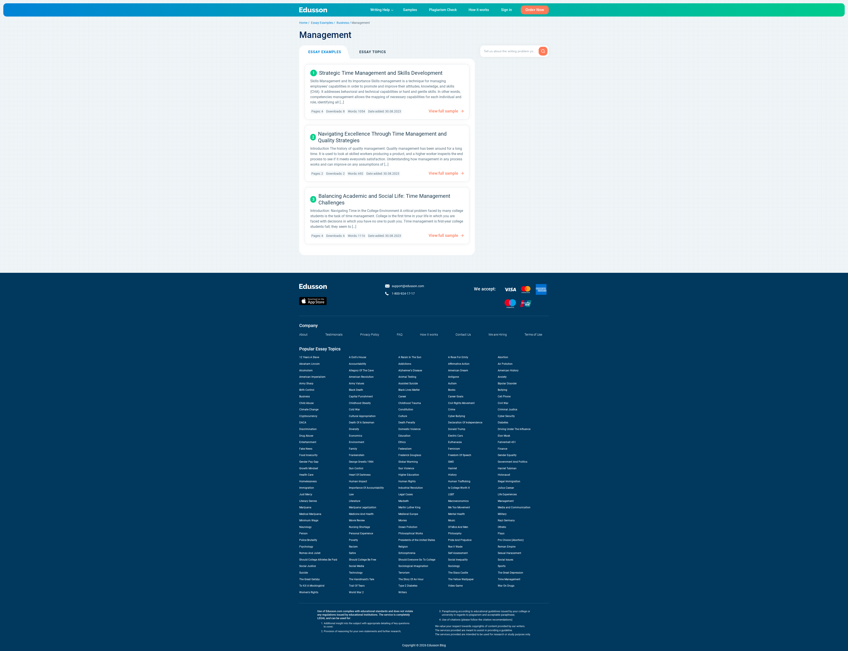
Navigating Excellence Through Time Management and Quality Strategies (382, 137)
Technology (356, 572)
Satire (352, 553)
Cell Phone (504, 396)
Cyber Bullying (456, 416)
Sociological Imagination (413, 566)
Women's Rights (308, 592)
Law (351, 494)
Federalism (405, 448)
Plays (501, 533)
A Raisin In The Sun (409, 357)
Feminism (454, 448)
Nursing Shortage (359, 527)
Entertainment (307, 442)
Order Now (534, 10)
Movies (402, 520)
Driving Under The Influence (514, 429)
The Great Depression (510, 572)
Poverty (353, 540)
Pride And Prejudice (459, 540)
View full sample (443, 111)
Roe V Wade (455, 546)
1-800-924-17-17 (403, 293)
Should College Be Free (362, 559)
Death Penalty (406, 422)
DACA (302, 422)
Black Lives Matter (409, 389)
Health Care (306, 474)
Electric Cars (455, 435)
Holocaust (504, 474)
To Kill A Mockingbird (311, 585)
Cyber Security (506, 416)
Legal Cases (405, 494)
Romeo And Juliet (309, 553)
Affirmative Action (458, 363)
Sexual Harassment (509, 553)
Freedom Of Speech (459, 455)
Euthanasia (455, 442)
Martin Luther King (409, 507)
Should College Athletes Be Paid (318, 559)
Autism (452, 383)
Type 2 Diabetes (407, 585)
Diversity (354, 429)
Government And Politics (512, 461)
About (303, 334)
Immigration (306, 487)
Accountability (357, 363)
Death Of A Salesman (361, 422)
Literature (354, 501)
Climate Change (308, 409)
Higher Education (408, 474)
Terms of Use (533, 334)
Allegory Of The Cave (361, 370)
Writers (402, 592)
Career (402, 396)
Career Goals (455, 396)
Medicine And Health (361, 514)
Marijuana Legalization (362, 507)
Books (451, 389)
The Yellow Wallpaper (461, 579)
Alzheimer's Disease (410, 370)
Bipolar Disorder (507, 383)
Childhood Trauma (409, 403)
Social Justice (307, 566)
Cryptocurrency (308, 416)
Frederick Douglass (409, 455)
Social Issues (505, 559)
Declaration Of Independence (465, 422)
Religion (403, 546)
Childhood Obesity (360, 403)
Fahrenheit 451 (507, 442)
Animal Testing (407, 376)
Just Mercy (305, 494)
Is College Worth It (459, 487)
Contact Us (463, 334)
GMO (451, 461)
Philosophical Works (410, 533)
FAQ (399, 334)
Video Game (455, 585)
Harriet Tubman (507, 468)
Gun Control (356, 468)
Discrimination (308, 429)
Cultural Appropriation (362, 416)
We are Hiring (497, 334)
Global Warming (408, 461)
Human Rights (407, 481)
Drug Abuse (306, 435)
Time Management (509, 579)
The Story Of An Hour (411, 579)
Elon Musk (504, 435)
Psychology (306, 546)
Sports (501, 566)
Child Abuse (306, 403)
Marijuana (305, 507)
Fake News (305, 448)
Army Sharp (306, 383)
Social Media (356, 566)
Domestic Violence (409, 429)
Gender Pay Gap (308, 461)
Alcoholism (306, 370)
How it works (479, 10)
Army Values (356, 383)
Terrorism (404, 572)
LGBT (451, 494)
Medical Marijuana (310, 514)
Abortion (503, 357)
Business (343, 22)
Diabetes (503, 422)
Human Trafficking (459, 481)
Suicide (303, 572)
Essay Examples (322, 22)
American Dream (458, 370)
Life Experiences (507, 494)
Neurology (305, 527)
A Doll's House (357, 357)
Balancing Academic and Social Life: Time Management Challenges (384, 199)
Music (451, 520)
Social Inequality (458, 559)
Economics (355, 435)
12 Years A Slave (309, 357)
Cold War (354, 409)
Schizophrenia (406, 553)
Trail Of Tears (357, 585)
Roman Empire (506, 546)
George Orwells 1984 (361, 461)
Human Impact (358, 481)
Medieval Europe (408, 514)
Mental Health (456, 514)
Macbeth (403, 501)
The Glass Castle (458, 572)
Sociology (454, 566)
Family (353, 448)
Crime (451, 409)
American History (508, 370)
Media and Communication (514, 507)
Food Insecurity (308, 455)
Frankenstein (356, 455)
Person (303, 533)
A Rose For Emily (458, 357)
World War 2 (356, 592)
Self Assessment (458, 553)
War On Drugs (506, 585)
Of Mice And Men (458, 527)
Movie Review (357, 520)
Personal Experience (361, 533)
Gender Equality (507, 455)
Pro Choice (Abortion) (511, 540)
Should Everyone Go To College (416, 559)
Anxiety (502, 376)
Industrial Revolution (410, 487)
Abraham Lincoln (309, 363)
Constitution (405, 409)
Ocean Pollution (407, 527)
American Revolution (361, 376)
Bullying (502, 389)
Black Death (356, 389)
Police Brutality (308, 540)
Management (506, 501)
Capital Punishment (361, 396)
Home (303, 22)
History (452, 474)
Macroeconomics (458, 501)
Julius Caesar (506, 487)
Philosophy (455, 533)
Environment (356, 442)
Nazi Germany (506, 520)
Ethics (402, 442)
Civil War (503, 403)
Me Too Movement (459, 507)
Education (404, 435)
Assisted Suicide (408, 383)
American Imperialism (312, 376)
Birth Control (306, 389)
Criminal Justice (507, 409)
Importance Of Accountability (366, 487)
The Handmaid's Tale (361, 579)
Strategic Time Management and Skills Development (381, 73)
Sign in (506, 10)
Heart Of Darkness (360, 474)
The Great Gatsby (309, 579)
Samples (410, 10)
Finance (502, 448)
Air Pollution (505, 363)
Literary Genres (308, 501)
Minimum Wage (308, 520)
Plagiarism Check (443, 10)
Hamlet (452, 468)
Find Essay (543, 51)
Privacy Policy (369, 334)
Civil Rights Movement (461, 403)
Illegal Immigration (509, 481)
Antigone (453, 376)
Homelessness (308, 481)
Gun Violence (406, 468)
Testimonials (334, 334)
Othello (502, 527)
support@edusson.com (408, 286)
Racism (353, 546)
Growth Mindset (308, 468)
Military (502, 514)
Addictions (404, 363)
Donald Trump (456, 429)
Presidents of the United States (416, 540)
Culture (402, 416)
